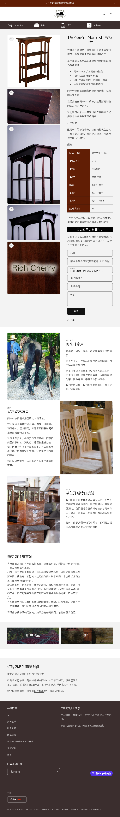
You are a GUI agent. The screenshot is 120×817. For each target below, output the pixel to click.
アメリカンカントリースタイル (27, 810)
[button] (6, 14)
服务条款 (11, 728)
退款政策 (11, 748)
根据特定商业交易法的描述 (20, 741)
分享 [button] (72, 320)
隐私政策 (11, 734)
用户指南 (39, 691)
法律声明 (84, 809)
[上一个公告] (5, 3)
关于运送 (11, 721)
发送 (76, 311)
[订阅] (56, 771)
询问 (9, 714)
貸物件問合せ (96, 809)
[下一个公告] (114, 3)
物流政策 (74, 809)
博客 (9, 754)
